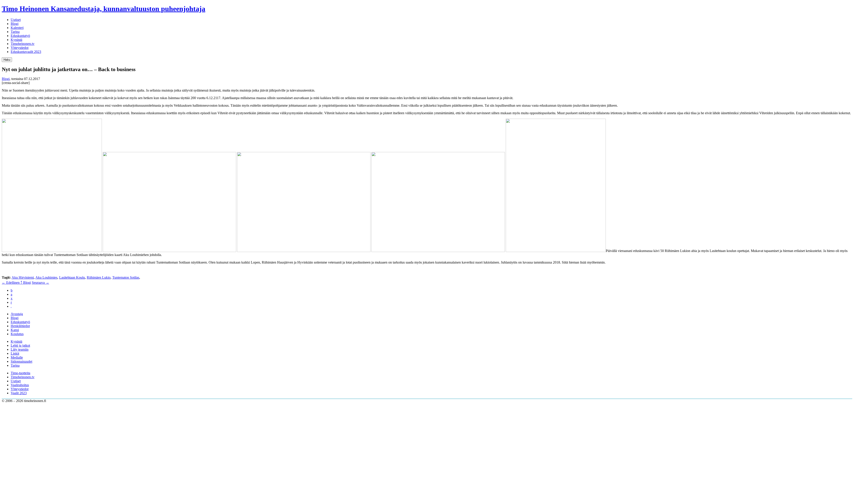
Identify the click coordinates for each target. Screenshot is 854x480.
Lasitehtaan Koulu (72, 277)
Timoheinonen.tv (22, 44)
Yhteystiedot (19, 48)
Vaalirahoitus (20, 385)
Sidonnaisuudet (21, 361)
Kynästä (16, 40)
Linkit (15, 353)
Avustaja (17, 314)
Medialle (17, 357)
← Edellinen (11, 282)
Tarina (15, 32)
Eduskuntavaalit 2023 (26, 52)
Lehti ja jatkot (20, 345)
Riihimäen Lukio (99, 277)
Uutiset (16, 20)
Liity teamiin (19, 349)
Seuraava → (40, 282)
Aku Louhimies (46, 277)
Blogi (14, 24)
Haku (7, 59)
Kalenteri (17, 28)
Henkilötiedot (20, 326)
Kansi (15, 330)
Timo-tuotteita (20, 373)
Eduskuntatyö (20, 36)
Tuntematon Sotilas (125, 277)
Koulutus (17, 334)
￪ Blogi (25, 282)
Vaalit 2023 (19, 393)
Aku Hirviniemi (23, 277)
